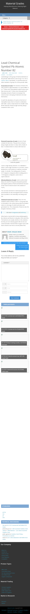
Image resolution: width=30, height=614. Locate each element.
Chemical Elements (14, 27)
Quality (15, 612)
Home (5, 27)
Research (4, 601)
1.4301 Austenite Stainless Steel (20, 529)
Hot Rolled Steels (6, 575)
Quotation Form (6, 589)
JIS (3, 516)
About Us (4, 550)
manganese (15, 212)
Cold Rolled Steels (6, 571)
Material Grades (15, 3)
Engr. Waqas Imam (13, 73)
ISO (3, 514)
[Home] (3, 510)
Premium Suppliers (6, 587)
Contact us (4, 552)
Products (21, 610)
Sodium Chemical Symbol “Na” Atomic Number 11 (22, 246)
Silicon (7, 80)
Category (5, 18)
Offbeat (20, 612)
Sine (4, 525)
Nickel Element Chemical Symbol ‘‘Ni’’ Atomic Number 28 (12, 22)
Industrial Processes (12, 610)
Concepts (4, 610)
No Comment (9, 74)
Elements (10, 612)
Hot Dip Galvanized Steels (8, 573)
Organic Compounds (7, 576)
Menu (3, 15)
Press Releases (5, 557)
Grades (26, 610)
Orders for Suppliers (7, 592)
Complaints (4, 559)
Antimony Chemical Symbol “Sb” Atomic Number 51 (15, 243)
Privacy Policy (5, 555)
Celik (4, 530)
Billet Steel (4, 569)
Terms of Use (5, 553)
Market (3, 603)
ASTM (4, 512)
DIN (4, 517)
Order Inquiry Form (6, 590)
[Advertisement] (15, 46)
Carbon (3, 80)
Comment (6, 262)
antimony (23, 212)
